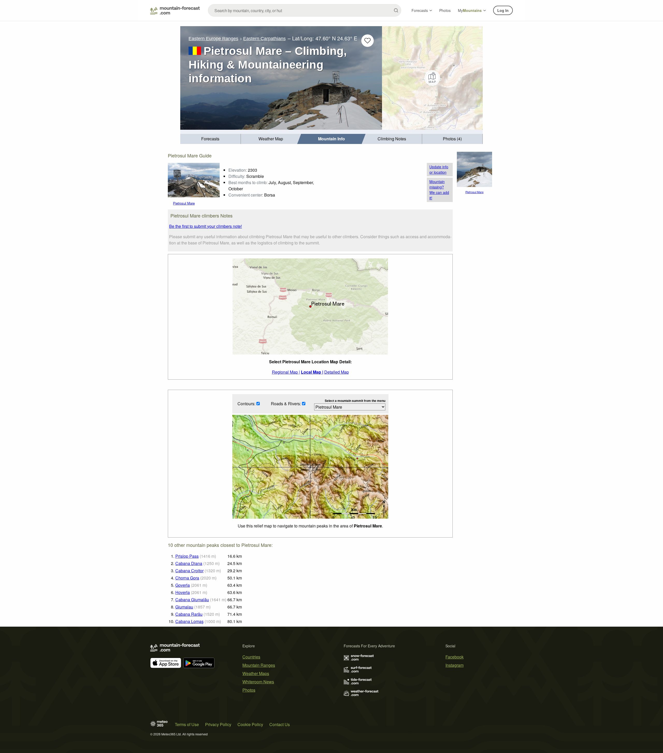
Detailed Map (336, 372)
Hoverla (182, 592)
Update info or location (438, 169)
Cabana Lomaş (189, 621)
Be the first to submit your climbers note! (205, 226)
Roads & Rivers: (286, 404)
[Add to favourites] (367, 40)
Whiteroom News (258, 682)
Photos (445, 10)
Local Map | (312, 372)
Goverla (182, 585)
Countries (251, 657)
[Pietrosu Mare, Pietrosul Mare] (194, 180)
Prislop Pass (187, 556)
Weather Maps (255, 673)
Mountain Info (331, 139)
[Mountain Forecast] (175, 10)
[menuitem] (210, 139)
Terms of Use (187, 724)
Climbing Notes (392, 139)
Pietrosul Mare (184, 203)
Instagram (454, 665)
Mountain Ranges (258, 665)
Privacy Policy (218, 724)
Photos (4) (452, 139)
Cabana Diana (188, 563)
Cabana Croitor (189, 571)
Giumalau (184, 607)
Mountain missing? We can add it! (439, 189)
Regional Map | (286, 372)
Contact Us (279, 724)
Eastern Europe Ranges (213, 38)
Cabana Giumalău (192, 600)
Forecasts (420, 10)
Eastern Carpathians (264, 38)
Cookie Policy (250, 724)
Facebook (454, 657)
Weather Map (270, 139)
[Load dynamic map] (432, 78)
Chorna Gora (187, 578)
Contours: (246, 404)
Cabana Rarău (189, 614)
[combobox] (304, 10)
